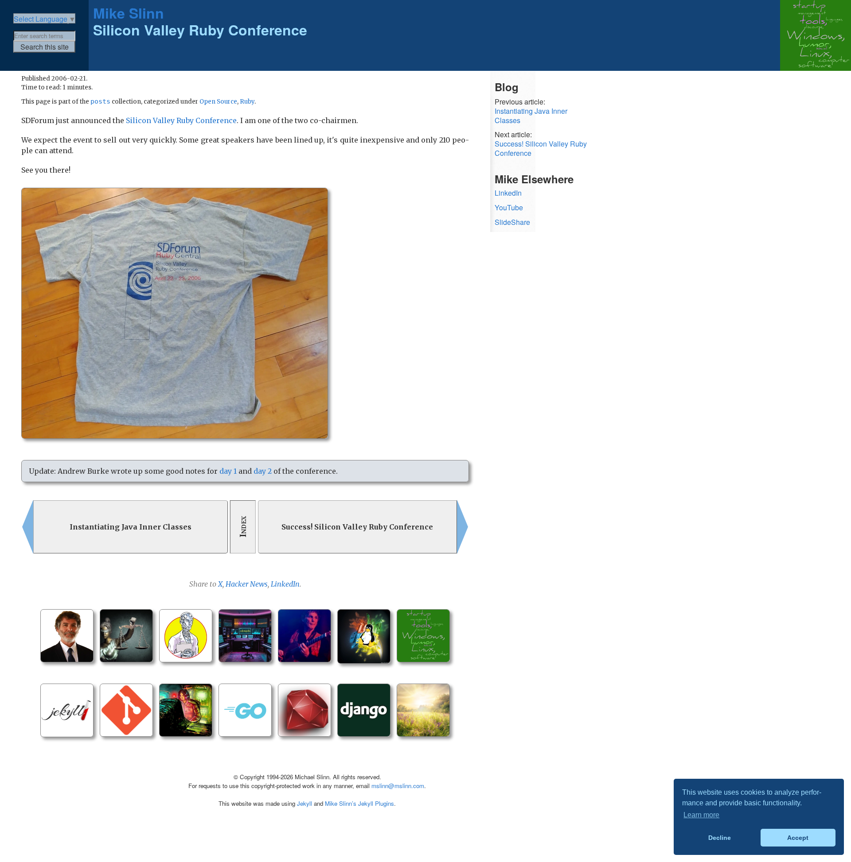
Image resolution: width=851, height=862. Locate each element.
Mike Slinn (128, 13)
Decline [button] (719, 837)
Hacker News (247, 584)
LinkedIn (285, 584)
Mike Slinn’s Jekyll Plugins (359, 803)
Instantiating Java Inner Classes (531, 116)
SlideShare (512, 222)
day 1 (228, 471)
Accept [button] (797, 837)
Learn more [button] (701, 815)
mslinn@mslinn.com (397, 785)
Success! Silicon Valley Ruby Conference (541, 148)
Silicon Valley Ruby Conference (181, 120)
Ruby (247, 101)
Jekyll (304, 803)
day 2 (263, 471)
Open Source (218, 101)
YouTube (509, 207)
